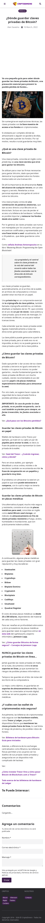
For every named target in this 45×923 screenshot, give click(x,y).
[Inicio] (22, 4)
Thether (12, 900)
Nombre (5, 837)
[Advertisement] (22, 52)
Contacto (28, 898)
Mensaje (6, 857)
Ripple (5, 900)
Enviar (6, 880)
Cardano (6, 903)
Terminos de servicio (30, 872)
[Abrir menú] (4, 3)
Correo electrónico (10, 847)
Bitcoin (5, 898)
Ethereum (13, 898)
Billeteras (22, 11)
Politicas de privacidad (11, 872)
